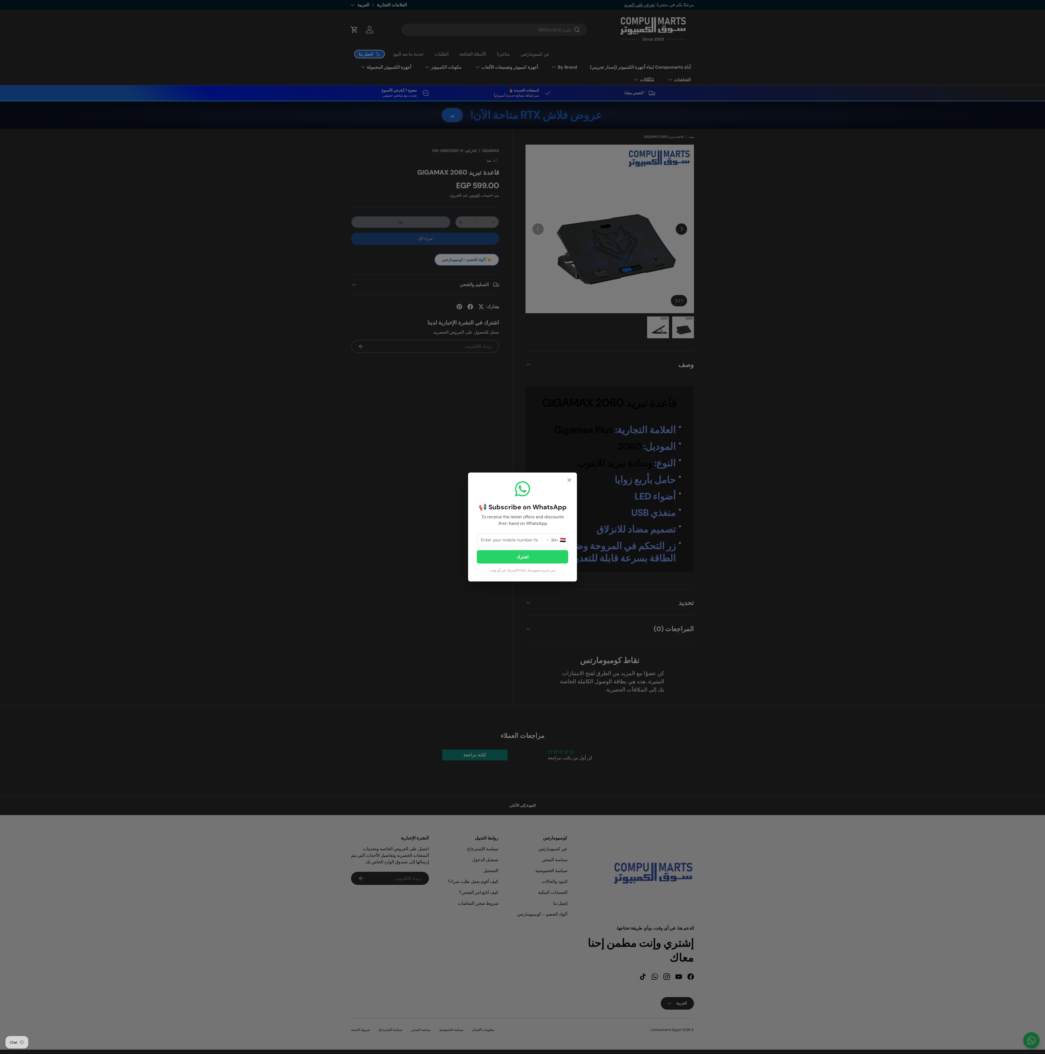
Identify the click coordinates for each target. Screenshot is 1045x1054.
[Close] (569, 481)
